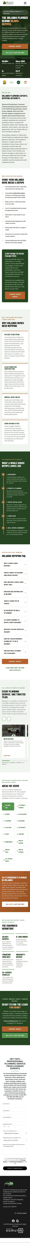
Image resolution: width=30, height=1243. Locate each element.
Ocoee (7, 834)
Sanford (21, 834)
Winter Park (7, 851)
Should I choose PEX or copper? (11, 602)
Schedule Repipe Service (15, 295)
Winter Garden (21, 842)
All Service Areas (8, 860)
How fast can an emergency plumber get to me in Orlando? (13, 641)
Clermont (8, 821)
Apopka (7, 814)
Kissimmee (22, 821)
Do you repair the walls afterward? (12, 611)
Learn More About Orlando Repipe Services (15, 669)
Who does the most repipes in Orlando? (14, 630)
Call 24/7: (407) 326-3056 (15, 53)
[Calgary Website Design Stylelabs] (15, 1230)
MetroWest (22, 827)
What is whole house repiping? (11, 564)
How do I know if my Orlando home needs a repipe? (13, 574)
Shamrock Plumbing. (14, 1224)
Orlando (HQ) (7, 806)
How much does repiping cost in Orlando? (13, 593)
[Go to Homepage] (8, 3)
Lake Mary (8, 827)
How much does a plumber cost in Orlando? (12, 652)
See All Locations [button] (22, 1213)
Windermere (8, 842)
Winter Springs (21, 851)
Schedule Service (15, 46)
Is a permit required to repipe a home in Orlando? (12, 621)
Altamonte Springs (22, 806)
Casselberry (23, 814)
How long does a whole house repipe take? (14, 583)
